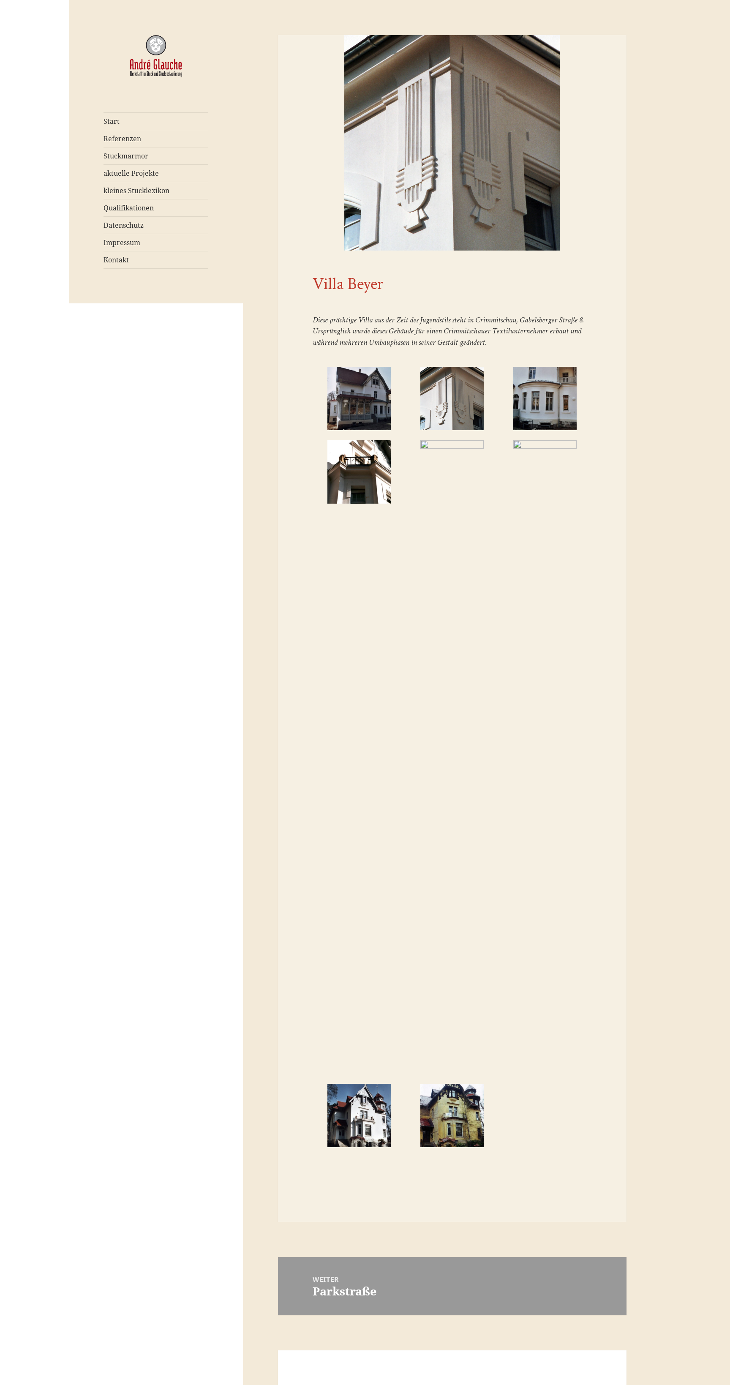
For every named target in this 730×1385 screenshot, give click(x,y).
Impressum (122, 242)
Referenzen (122, 138)
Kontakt (116, 259)
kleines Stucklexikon (136, 190)
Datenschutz (124, 225)
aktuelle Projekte (131, 173)
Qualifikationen (129, 208)
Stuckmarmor (126, 156)
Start (112, 121)
